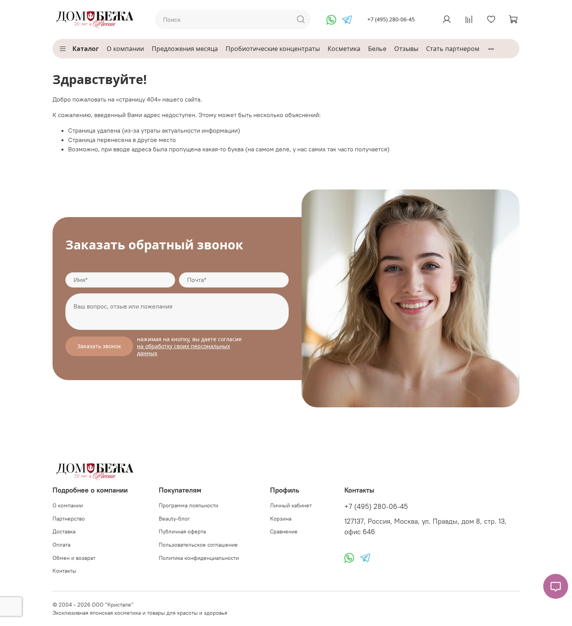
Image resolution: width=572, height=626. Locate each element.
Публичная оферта (182, 531)
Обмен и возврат (74, 557)
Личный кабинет (291, 505)
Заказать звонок (99, 346)
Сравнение (284, 531)
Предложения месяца (185, 48)
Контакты (64, 570)
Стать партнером (452, 48)
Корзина (280, 518)
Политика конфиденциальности (199, 557)
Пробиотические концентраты (273, 48)
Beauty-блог (174, 518)
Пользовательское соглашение (198, 544)
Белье (377, 48)
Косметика (344, 48)
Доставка (64, 531)
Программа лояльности (188, 505)
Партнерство (69, 518)
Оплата (61, 544)
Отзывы (406, 48)
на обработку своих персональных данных (183, 349)
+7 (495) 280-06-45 (391, 19)
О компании (125, 48)
